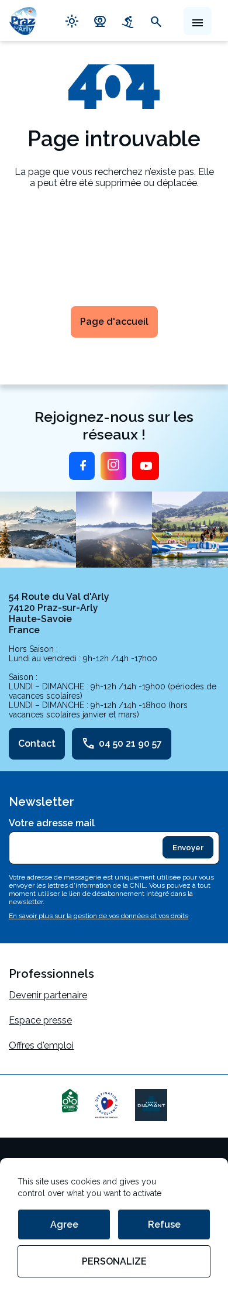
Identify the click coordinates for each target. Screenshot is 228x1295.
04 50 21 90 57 (121, 744)
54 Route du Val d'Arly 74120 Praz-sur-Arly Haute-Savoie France (59, 613)
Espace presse (40, 1020)
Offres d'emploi (41, 1045)
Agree (64, 1224)
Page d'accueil (114, 321)
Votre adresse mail (52, 823)
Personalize (114, 1261)
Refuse (164, 1224)
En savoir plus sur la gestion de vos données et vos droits (98, 916)
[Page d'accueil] (23, 20)
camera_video (100, 20)
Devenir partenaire (48, 995)
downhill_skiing (128, 20)
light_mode (72, 20)
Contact (37, 743)
